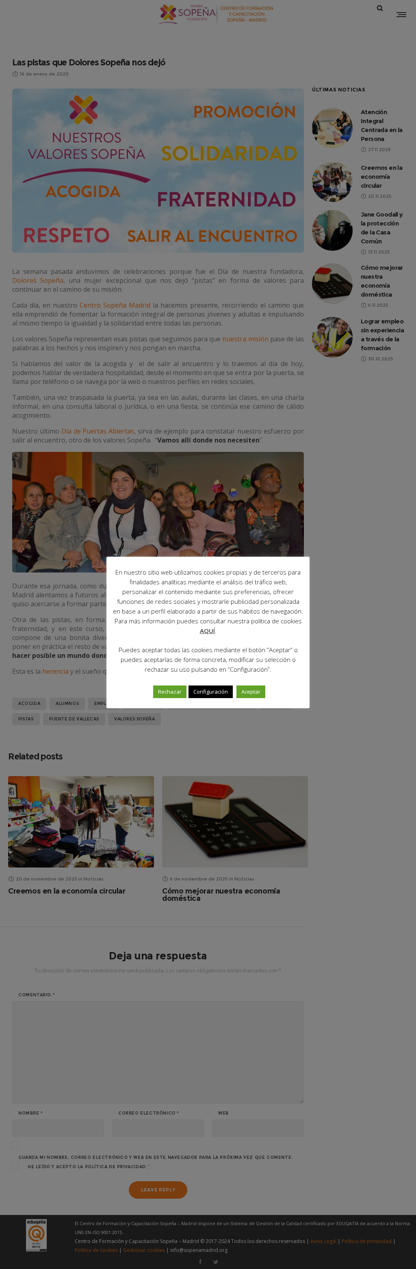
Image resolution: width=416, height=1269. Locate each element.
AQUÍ (207, 631)
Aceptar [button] (250, 691)
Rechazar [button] (170, 691)
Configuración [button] (210, 691)
